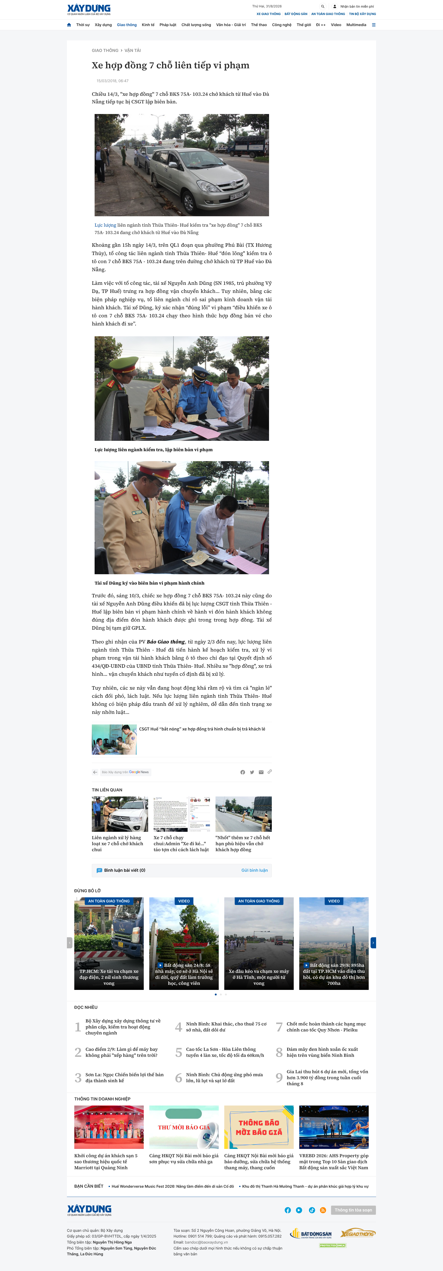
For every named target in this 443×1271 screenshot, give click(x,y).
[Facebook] (242, 772)
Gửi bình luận (255, 870)
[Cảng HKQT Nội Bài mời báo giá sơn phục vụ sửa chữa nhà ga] (184, 1127)
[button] (216, 994)
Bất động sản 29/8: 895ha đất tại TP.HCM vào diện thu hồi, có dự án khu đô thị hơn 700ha (334, 974)
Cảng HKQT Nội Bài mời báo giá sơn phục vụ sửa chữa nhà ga (184, 1159)
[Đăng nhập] (334, 6)
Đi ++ (321, 24)
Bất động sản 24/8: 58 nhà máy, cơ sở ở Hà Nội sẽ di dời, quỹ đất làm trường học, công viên (184, 974)
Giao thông (127, 24)
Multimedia (356, 24)
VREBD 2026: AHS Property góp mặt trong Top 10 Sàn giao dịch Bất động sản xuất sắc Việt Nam (333, 1162)
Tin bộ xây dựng (362, 14)
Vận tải (133, 50)
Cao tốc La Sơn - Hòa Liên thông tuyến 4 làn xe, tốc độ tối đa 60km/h (225, 1052)
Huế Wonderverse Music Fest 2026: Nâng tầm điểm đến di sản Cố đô (173, 1186)
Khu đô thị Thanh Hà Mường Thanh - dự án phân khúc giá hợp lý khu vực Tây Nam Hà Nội (321, 1186)
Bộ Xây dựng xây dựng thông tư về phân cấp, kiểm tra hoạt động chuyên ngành (123, 1027)
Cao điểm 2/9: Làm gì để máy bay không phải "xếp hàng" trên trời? (122, 1052)
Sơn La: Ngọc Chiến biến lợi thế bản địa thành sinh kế (125, 1078)
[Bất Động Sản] (311, 1233)
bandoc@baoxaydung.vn (206, 1242)
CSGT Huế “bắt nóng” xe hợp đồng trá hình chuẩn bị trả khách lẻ (202, 729)
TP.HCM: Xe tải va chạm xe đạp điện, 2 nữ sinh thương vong (109, 977)
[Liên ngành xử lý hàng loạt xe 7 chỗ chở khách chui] (120, 814)
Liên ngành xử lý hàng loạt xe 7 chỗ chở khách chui (117, 844)
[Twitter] (252, 772)
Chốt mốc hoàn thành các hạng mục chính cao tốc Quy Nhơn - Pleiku (326, 1027)
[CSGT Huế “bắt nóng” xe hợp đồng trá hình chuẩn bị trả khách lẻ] (114, 739)
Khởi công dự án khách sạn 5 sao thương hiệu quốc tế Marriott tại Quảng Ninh (106, 1162)
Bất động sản (296, 14)
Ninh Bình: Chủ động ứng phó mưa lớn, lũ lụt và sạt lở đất (224, 1078)
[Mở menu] (373, 24)
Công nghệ (281, 24)
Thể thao (259, 24)
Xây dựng (103, 24)
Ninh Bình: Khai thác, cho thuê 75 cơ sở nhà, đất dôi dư (226, 1027)
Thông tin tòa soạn (353, 1210)
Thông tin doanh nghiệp (102, 1099)
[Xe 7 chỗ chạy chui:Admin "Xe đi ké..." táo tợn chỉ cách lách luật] (182, 814)
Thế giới (304, 24)
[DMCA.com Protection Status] (333, 1245)
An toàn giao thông (328, 14)
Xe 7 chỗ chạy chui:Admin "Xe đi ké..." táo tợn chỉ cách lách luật (181, 844)
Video (336, 24)
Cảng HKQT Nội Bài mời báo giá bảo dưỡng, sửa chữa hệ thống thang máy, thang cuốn (258, 1162)
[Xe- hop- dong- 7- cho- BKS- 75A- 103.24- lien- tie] (182, 165)
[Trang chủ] (69, 25)
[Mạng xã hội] (312, 1210)
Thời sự (83, 24)
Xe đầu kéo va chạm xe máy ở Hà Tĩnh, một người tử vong (259, 977)
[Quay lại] (95, 772)
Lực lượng (105, 225)
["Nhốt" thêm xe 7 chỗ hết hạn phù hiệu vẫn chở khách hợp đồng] (244, 814)
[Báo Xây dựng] (89, 9)
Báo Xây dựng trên (115, 772)
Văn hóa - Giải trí (231, 24)
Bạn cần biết (88, 1186)
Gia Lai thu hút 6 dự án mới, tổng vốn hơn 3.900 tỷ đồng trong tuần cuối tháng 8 (327, 1078)
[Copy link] (270, 772)
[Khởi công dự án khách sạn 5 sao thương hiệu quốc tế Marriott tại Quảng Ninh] (109, 1127)
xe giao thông (269, 14)
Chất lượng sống (196, 24)
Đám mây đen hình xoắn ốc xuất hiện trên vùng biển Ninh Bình (322, 1052)
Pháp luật (168, 24)
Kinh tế (148, 24)
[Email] (261, 772)
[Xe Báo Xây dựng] (358, 1232)
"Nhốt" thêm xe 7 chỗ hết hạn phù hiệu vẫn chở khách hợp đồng (243, 844)
